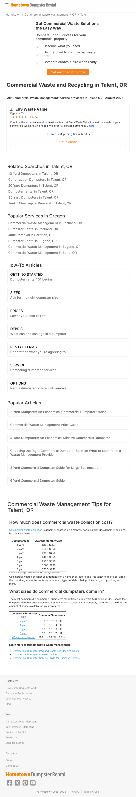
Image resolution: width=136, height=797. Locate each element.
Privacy (74, 791)
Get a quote (68, 142)
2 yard (23, 620)
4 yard (23, 625)
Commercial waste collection (25, 529)
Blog (8, 703)
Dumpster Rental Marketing (21, 721)
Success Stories (15, 742)
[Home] (33, 5)
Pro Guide (11, 737)
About (9, 760)
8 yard (23, 633)
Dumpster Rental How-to (20, 693)
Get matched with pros (68, 72)
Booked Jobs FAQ (16, 732)
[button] (10, 783)
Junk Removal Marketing (20, 726)
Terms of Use (91, 791)
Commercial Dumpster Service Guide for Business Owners (46, 657)
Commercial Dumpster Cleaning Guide (35, 654)
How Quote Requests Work (21, 687)
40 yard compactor (23, 637)
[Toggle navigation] (6, 5)
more (91, 125)
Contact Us (12, 765)
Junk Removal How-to (18, 698)
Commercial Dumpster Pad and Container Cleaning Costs (46, 650)
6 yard (23, 629)
